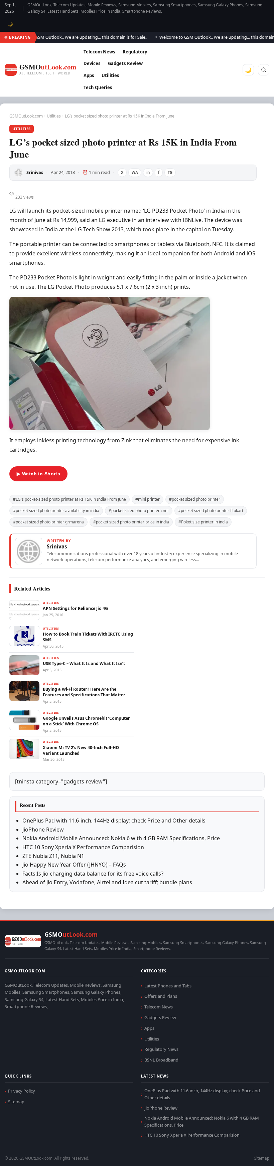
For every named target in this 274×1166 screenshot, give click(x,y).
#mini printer (147, 499)
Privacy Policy (21, 1091)
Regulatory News (161, 1049)
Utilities (110, 75)
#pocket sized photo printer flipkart (210, 510)
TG (170, 172)
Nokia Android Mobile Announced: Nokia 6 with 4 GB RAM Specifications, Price (121, 838)
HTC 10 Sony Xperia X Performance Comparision (83, 847)
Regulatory (135, 52)
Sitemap (16, 1102)
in (148, 172)
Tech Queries (98, 87)
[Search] (263, 69)
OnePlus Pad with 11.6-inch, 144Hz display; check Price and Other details (114, 820)
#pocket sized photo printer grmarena (48, 522)
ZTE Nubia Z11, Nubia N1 (53, 856)
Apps (89, 75)
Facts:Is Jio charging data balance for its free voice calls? (92, 873)
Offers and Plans (160, 996)
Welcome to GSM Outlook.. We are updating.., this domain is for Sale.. (69, 37)
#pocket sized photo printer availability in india (56, 510)
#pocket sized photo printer (194, 499)
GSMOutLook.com (26, 116)
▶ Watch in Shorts (38, 473)
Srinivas (34, 172)
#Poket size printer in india (203, 522)
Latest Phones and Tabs (167, 986)
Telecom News (99, 52)
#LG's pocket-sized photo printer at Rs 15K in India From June (69, 499)
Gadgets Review (125, 63)
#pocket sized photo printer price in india (131, 522)
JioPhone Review (43, 829)
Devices (92, 63)
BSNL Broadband (161, 1060)
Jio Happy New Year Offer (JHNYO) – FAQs (74, 864)
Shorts (251, 1152)
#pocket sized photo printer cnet (139, 510)
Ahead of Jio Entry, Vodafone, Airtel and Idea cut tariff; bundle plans (107, 882)
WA (135, 172)
